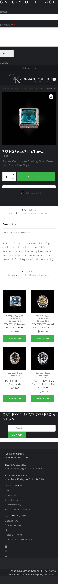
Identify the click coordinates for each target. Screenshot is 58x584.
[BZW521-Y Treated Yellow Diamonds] (42, 302)
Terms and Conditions (18, 509)
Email (3, 11)
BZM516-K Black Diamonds (14, 383)
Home (5, 88)
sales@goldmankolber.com (30, 468)
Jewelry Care (12, 499)
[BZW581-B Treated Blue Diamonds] (14, 302)
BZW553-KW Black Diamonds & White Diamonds (42, 384)
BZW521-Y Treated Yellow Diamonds (43, 326)
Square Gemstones (29, 88)
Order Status (12, 530)
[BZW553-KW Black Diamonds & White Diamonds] (42, 358)
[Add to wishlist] (22, 294)
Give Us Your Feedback (19, 539)
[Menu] (7, 78)
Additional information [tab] (16, 232)
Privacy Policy (13, 504)
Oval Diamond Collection (43, 318)
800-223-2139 (18, 464)
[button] (51, 96)
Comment (7, 25)
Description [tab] (9, 224)
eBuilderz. (50, 574)
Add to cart (36, 176)
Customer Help (29, 68)
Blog (7, 490)
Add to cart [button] (14, 338)
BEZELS (14, 88)
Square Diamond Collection (16, 318)
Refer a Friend (13, 534)
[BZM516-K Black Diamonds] (14, 358)
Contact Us (11, 520)
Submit (7, 53)
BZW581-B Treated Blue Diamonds (15, 326)
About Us (10, 495)
